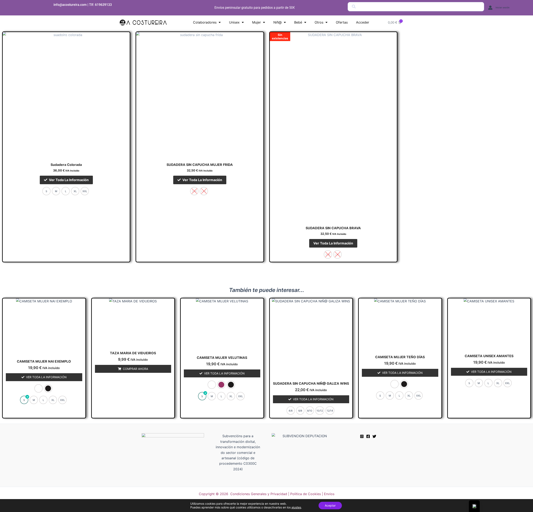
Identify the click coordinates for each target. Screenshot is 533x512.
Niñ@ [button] (277, 22)
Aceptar (330, 505)
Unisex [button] (234, 22)
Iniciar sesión (502, 7)
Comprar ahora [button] (135, 369)
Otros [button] (319, 22)
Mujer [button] (256, 22)
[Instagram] (362, 436)
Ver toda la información (69, 180)
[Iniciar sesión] (490, 8)
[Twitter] (374, 436)
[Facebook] (368, 436)
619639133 (103, 5)
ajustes (296, 507)
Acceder (362, 22)
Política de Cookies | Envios (312, 494)
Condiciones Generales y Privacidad (258, 494)
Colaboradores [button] (205, 22)
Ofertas (342, 22)
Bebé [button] (298, 22)
